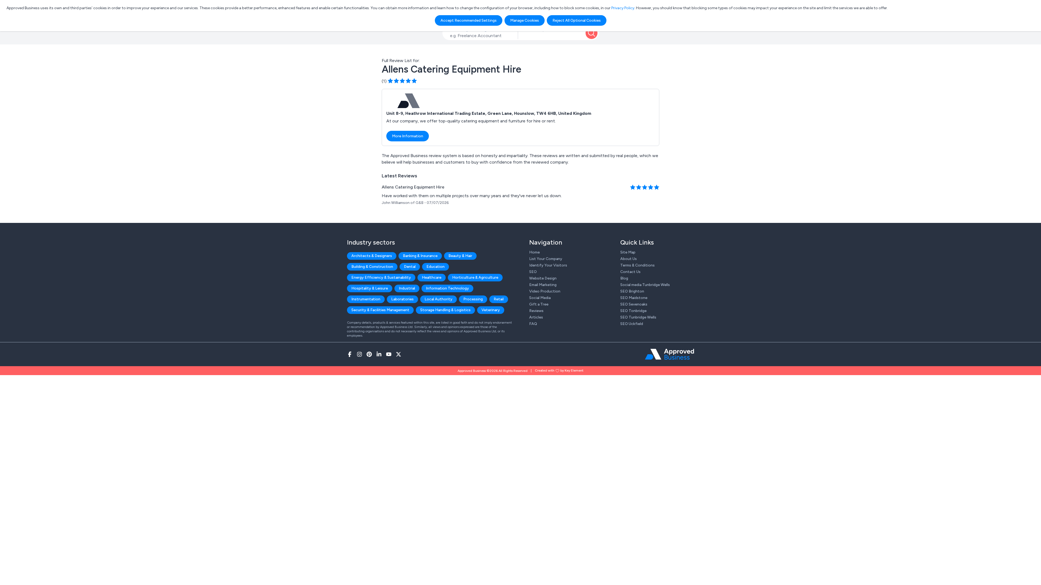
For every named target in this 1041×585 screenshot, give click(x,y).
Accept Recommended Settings (469, 20)
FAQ (533, 323)
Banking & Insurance (420, 255)
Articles (536, 317)
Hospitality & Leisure (369, 288)
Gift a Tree (538, 304)
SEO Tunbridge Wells (638, 317)
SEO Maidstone (633, 297)
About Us (628, 258)
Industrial (407, 288)
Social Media (540, 297)
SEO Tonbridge (633, 310)
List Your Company (545, 258)
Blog (624, 278)
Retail (499, 299)
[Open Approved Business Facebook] (349, 354)
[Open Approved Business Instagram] (359, 354)
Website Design (543, 278)
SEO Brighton (632, 291)
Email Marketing (543, 284)
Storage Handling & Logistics (445, 310)
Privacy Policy (622, 8)
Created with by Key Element (559, 370)
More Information (407, 136)
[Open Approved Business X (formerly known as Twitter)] (398, 354)
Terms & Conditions (637, 265)
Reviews (536, 310)
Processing (473, 299)
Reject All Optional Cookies (576, 20)
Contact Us (630, 271)
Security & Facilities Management (380, 310)
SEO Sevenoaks (633, 304)
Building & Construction (372, 266)
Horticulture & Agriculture (475, 277)
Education (435, 266)
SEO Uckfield (631, 323)
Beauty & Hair (460, 255)
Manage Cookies (524, 20)
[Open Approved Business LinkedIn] (379, 354)
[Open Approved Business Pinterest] (369, 354)
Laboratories (402, 299)
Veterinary (490, 310)
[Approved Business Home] (669, 354)
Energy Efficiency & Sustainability (381, 277)
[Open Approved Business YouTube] (388, 354)
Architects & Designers (371, 255)
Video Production (544, 291)
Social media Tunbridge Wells (645, 284)
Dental (410, 266)
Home (534, 252)
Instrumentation (365, 299)
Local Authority (438, 299)
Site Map (627, 252)
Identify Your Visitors (548, 265)
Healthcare (431, 277)
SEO (533, 271)
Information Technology (447, 288)
